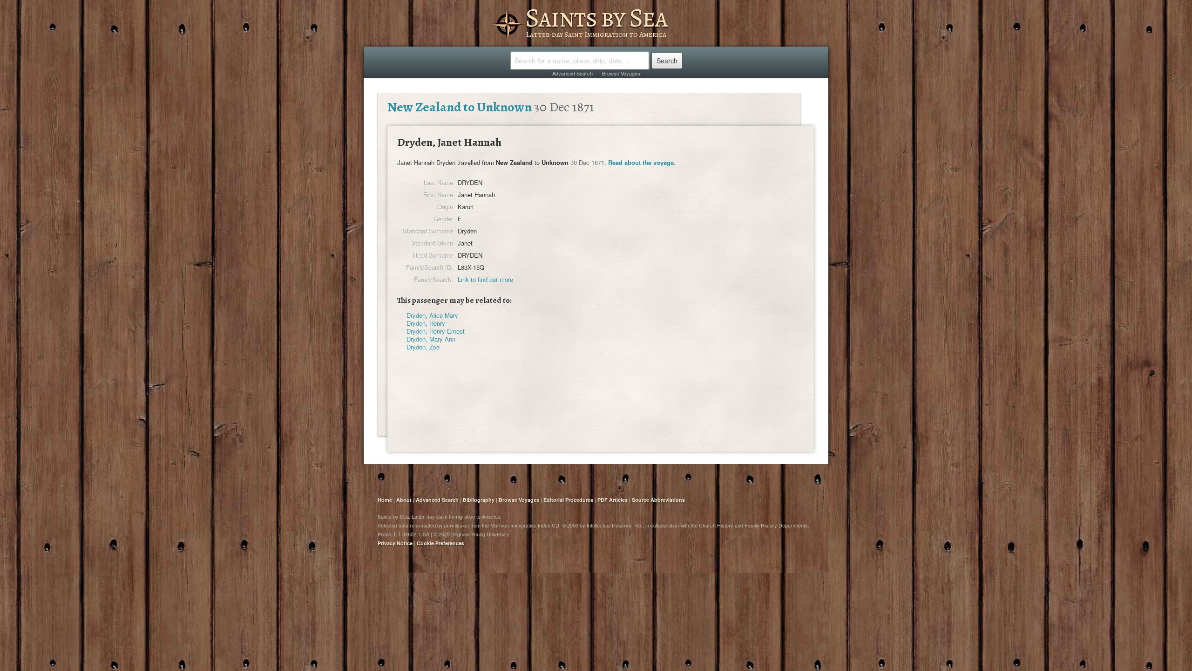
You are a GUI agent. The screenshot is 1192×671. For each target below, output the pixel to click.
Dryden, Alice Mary (432, 315)
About (404, 499)
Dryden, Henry (425, 323)
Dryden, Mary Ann (430, 339)
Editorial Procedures (568, 499)
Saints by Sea (596, 17)
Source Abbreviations (658, 499)
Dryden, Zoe (423, 346)
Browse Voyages (621, 73)
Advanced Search (572, 73)
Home (385, 499)
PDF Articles (612, 499)
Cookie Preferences (440, 543)
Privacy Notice (395, 543)
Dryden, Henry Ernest (435, 331)
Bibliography (478, 499)
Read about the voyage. (642, 162)
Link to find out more (485, 279)
